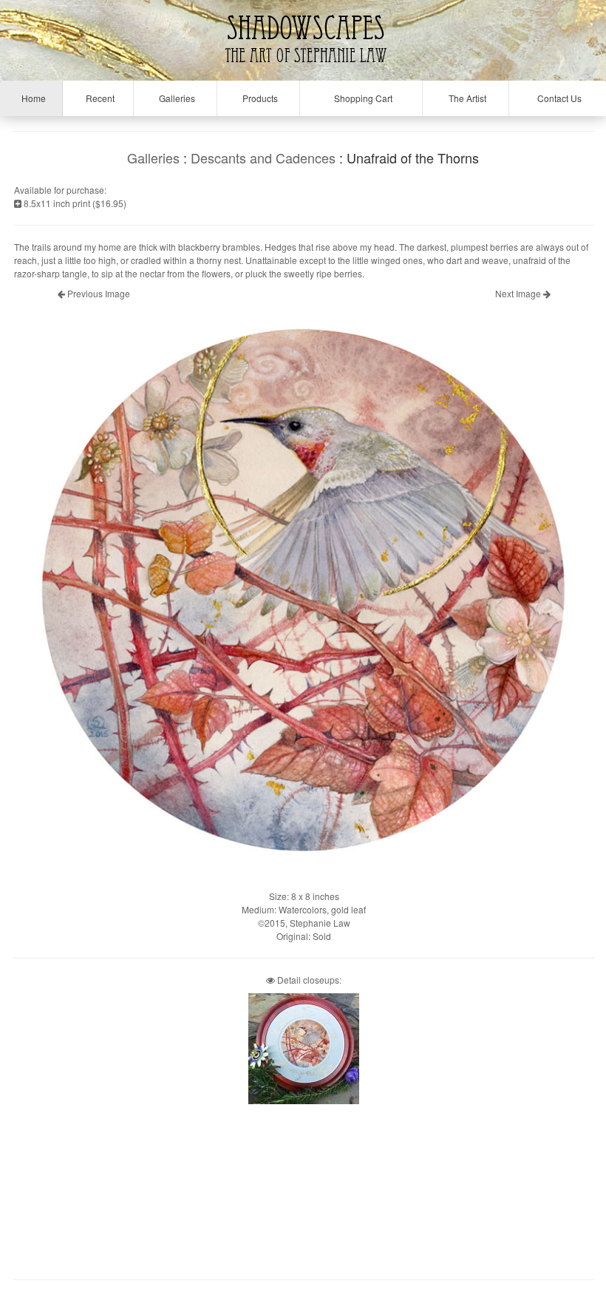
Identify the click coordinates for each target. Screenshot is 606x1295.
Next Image (519, 293)
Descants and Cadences (263, 157)
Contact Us (557, 98)
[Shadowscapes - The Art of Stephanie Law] (302, 69)
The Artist (465, 98)
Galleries (174, 98)
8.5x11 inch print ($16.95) (73, 203)
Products (258, 98)
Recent (98, 98)
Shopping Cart (361, 98)
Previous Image (97, 293)
